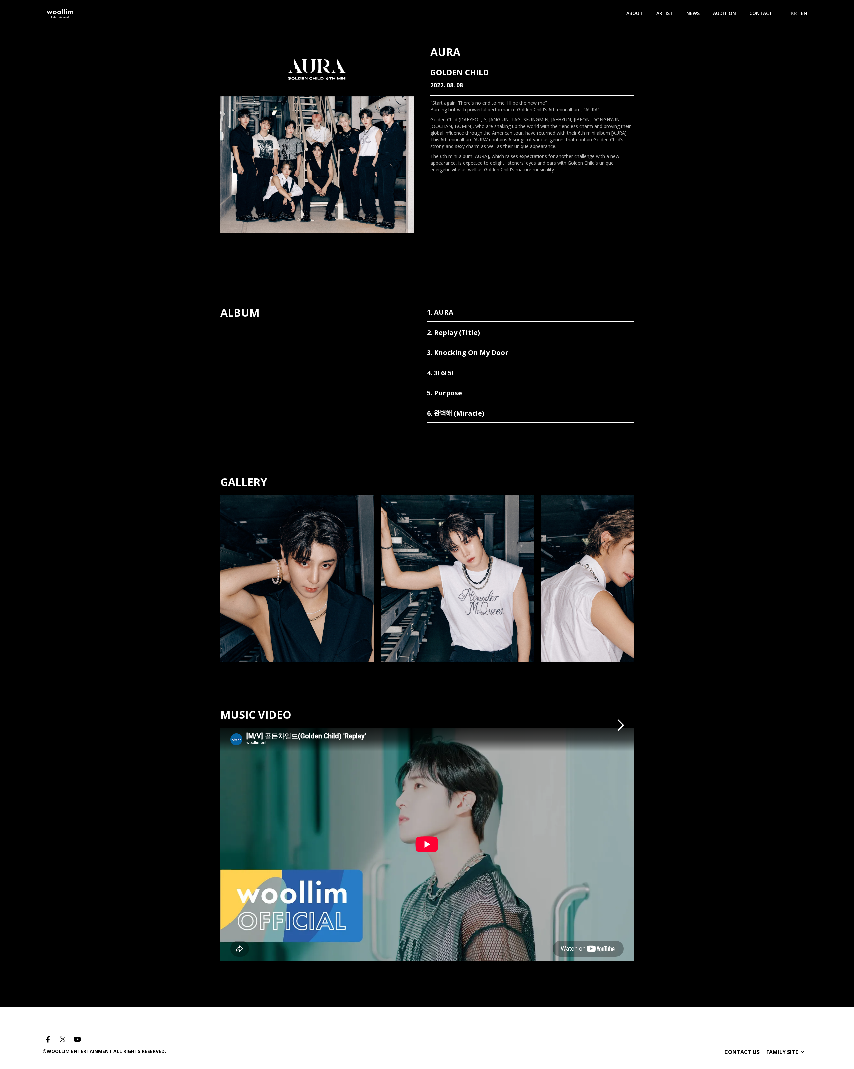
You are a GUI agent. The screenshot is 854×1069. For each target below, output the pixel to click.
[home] (60, 13)
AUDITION (724, 13)
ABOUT (634, 13)
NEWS (693, 13)
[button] (620, 725)
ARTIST (664, 13)
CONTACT (760, 13)
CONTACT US (742, 1052)
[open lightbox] (297, 610)
